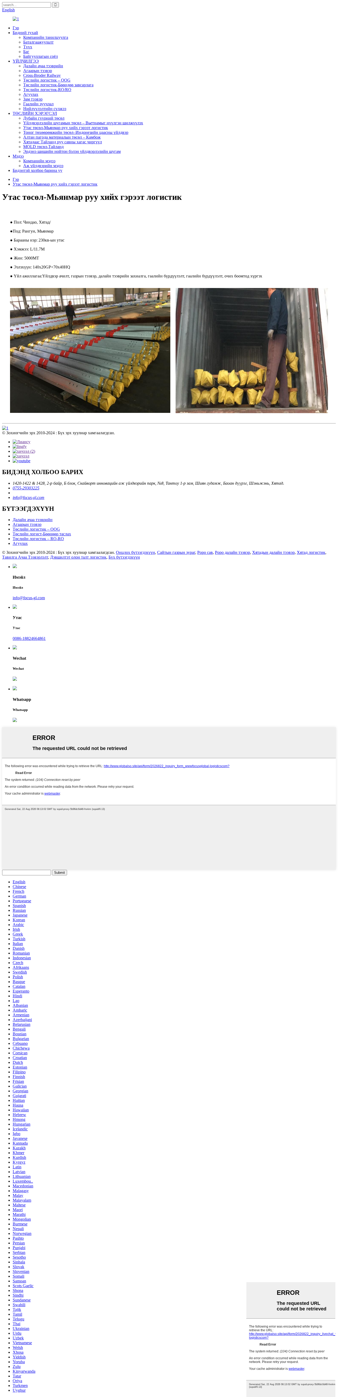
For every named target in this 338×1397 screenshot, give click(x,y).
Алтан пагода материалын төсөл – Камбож (62, 137)
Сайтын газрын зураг (176, 552)
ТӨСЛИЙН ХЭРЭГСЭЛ (35, 113)
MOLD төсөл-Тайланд (43, 146)
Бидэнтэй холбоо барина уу (37, 170)
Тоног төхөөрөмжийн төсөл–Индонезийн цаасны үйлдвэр (75, 132)
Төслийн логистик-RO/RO (47, 89)
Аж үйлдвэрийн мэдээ (43, 165)
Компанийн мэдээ (39, 161)
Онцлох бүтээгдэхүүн (135, 552)
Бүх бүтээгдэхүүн (124, 557)
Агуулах (30, 94)
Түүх (27, 47)
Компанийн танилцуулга (45, 37)
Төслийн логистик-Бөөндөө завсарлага (58, 85)
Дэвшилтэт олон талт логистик (78, 557)
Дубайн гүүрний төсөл (43, 118)
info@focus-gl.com (28, 497)
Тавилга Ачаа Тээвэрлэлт (25, 557)
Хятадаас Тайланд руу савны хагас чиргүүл (62, 142)
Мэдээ (18, 156)
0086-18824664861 (29, 638)
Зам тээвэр (33, 99)
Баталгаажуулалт (38, 42)
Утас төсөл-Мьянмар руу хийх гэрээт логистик (65, 127)
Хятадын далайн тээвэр (273, 552)
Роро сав (205, 552)
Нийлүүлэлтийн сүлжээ (44, 108)
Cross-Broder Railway (42, 75)
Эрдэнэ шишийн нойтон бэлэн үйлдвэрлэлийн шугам (72, 151)
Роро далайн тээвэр (232, 552)
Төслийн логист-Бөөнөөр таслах (42, 534)
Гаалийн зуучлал (38, 104)
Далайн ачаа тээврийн (43, 66)
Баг (26, 51)
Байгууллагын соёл (40, 56)
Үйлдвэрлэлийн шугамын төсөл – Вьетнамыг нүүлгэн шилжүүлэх (83, 123)
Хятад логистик (311, 552)
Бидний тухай (25, 32)
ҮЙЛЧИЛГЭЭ (26, 61)
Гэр (16, 28)
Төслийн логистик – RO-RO (38, 538)
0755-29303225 (26, 488)
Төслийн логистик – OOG (47, 80)
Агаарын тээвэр (37, 70)
